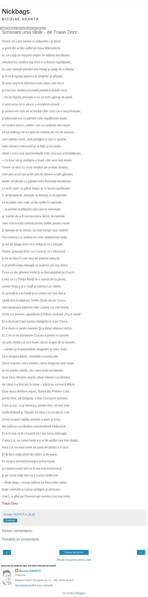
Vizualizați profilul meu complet (34, 585)
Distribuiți (10, 520)
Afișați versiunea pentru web (74, 559)
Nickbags (16, 11)
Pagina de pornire (74, 552)
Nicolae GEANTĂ (30, 570)
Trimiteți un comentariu (20, 539)
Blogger (80, 593)
